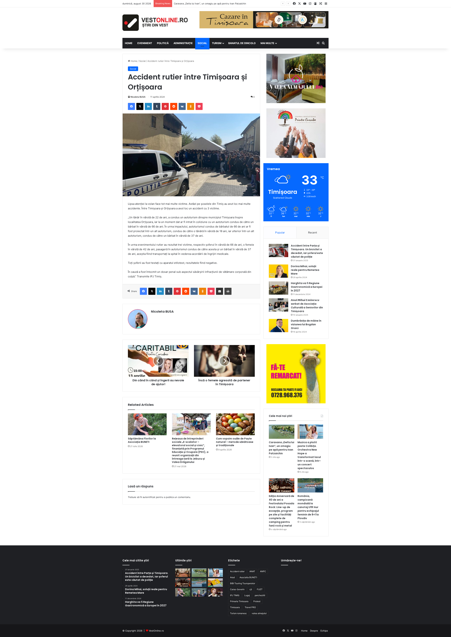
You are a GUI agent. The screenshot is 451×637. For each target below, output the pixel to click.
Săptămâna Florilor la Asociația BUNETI (142, 440)
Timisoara (235, 607)
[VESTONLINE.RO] (155, 22)
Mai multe (267, 43)
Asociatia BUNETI (248, 577)
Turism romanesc (238, 613)
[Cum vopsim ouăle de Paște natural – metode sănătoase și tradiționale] (235, 424)
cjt (250, 589)
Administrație (183, 43)
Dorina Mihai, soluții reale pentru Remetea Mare (305, 269)
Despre (314, 630)
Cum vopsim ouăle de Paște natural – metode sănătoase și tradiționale (234, 442)
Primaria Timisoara (239, 601)
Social (202, 43)
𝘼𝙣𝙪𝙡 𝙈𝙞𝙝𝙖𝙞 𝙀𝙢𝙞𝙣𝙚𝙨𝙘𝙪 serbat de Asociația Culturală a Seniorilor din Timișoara (307, 305)
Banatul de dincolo (242, 43)
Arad (232, 577)
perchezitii (260, 595)
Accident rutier (237, 571)
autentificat (149, 497)
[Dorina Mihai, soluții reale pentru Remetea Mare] (278, 271)
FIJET (259, 589)
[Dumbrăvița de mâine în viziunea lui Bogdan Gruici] (278, 325)
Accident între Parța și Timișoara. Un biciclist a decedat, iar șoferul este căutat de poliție (307, 251)
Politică (163, 43)
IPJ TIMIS (234, 595)
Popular (280, 232)
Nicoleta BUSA (138, 97)
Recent (312, 232)
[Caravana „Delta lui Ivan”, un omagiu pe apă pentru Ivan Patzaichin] (281, 431)
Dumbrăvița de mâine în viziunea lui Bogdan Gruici (306, 324)
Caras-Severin (237, 589)
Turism (216, 43)
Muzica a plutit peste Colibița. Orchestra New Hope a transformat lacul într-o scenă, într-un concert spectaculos (309, 455)
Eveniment (144, 43)
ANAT (252, 571)
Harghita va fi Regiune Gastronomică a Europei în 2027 (306, 286)
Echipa (324, 630)
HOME (128, 43)
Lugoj (247, 595)
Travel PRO (250, 607)
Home (133, 61)
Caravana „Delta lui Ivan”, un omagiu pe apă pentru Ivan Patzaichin (281, 448)
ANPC (263, 571)
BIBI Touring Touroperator (242, 583)
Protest (256, 601)
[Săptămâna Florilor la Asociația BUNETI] (147, 424)
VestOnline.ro (156, 630)
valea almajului (259, 613)
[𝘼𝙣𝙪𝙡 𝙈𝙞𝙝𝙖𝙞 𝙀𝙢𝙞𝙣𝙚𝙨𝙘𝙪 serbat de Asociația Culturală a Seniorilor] (278, 305)
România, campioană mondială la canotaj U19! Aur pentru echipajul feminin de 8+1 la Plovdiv (308, 507)
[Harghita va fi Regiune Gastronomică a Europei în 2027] (278, 288)
